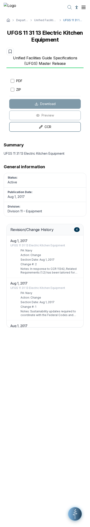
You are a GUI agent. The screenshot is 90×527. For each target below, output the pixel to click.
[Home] (8, 20)
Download (48, 104)
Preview (48, 115)
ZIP (18, 89)
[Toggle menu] (83, 7)
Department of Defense (22, 20)
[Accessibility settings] (76, 7)
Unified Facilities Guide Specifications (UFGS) (45, 20)
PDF (19, 81)
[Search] (69, 7)
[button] (75, 514)
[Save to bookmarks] (10, 51)
